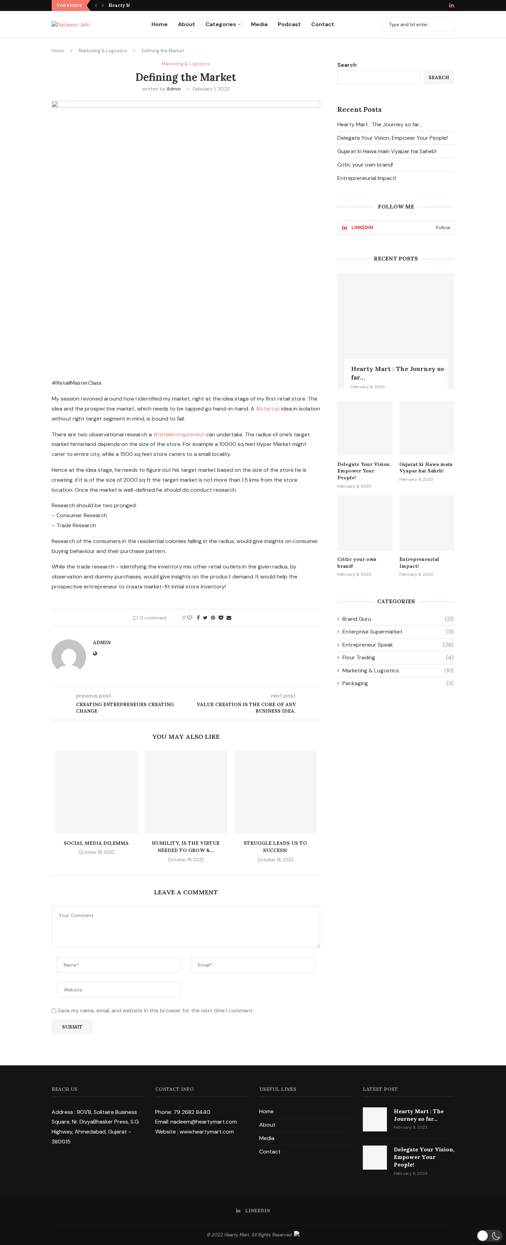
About (186, 24)
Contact (322, 24)
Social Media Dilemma (96, 843)
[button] (490, 1236)
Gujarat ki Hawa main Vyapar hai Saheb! (386, 151)
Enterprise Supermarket (398, 631)
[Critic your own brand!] (364, 523)
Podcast (289, 24)
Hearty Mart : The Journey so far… (379, 124)
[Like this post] (189, 618)
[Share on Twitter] (205, 618)
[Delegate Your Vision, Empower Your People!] (364, 428)
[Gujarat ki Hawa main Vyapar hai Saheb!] (426, 428)
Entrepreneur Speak (398, 644)
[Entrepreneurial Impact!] (426, 523)
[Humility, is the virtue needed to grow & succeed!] (186, 792)
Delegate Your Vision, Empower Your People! (392, 137)
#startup (268, 408)
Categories (220, 24)
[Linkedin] (451, 5)
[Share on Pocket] (221, 618)
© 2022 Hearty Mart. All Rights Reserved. (250, 1235)
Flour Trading (398, 657)
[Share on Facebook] (198, 618)
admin (174, 89)
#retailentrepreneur (178, 434)
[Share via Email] (228, 618)
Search (347, 64)
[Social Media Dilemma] (96, 792)
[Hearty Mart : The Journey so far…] (395, 331)
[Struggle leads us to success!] (275, 792)
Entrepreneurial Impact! (366, 178)
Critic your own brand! (365, 164)
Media (259, 24)
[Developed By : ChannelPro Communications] (296, 1235)
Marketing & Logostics (103, 51)
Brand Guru (398, 618)
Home (159, 24)
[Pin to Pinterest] (213, 618)
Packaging (398, 683)
